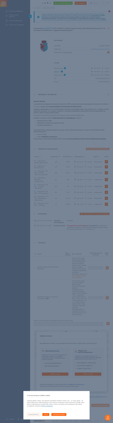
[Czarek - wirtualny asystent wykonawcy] (108, 418)
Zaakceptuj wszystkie (59, 414)
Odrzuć (46, 414)
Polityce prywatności (47, 406)
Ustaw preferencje (33, 414)
